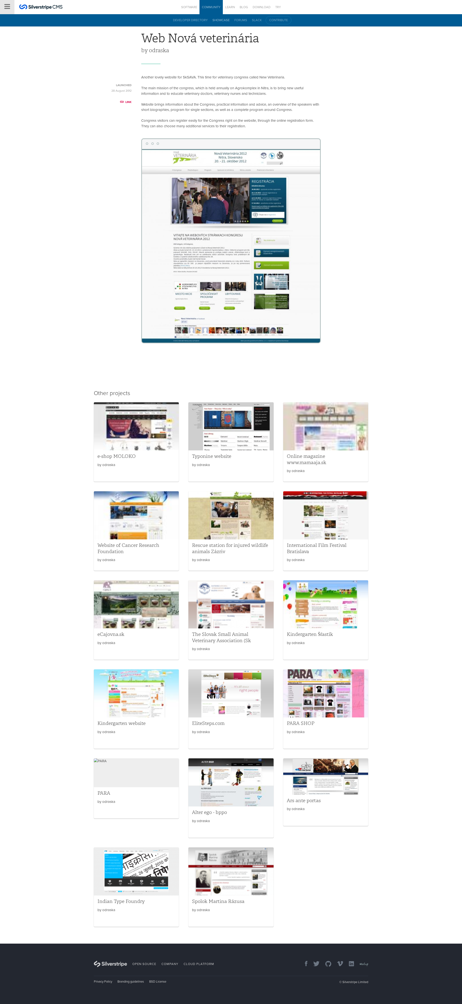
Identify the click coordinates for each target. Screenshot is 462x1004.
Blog (244, 7)
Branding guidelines (130, 982)
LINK (128, 102)
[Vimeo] (337, 964)
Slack (257, 20)
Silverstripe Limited (355, 982)
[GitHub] (326, 964)
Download (261, 7)
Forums (240, 20)
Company (169, 964)
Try (278, 7)
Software (189, 7)
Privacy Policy (103, 982)
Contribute (278, 20)
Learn (230, 7)
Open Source (144, 964)
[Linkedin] (349, 964)
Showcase (221, 20)
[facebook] (304, 964)
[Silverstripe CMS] (41, 7)
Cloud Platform (199, 964)
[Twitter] (314, 964)
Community (211, 7)
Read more (136, 442)
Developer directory (190, 20)
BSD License (157, 982)
